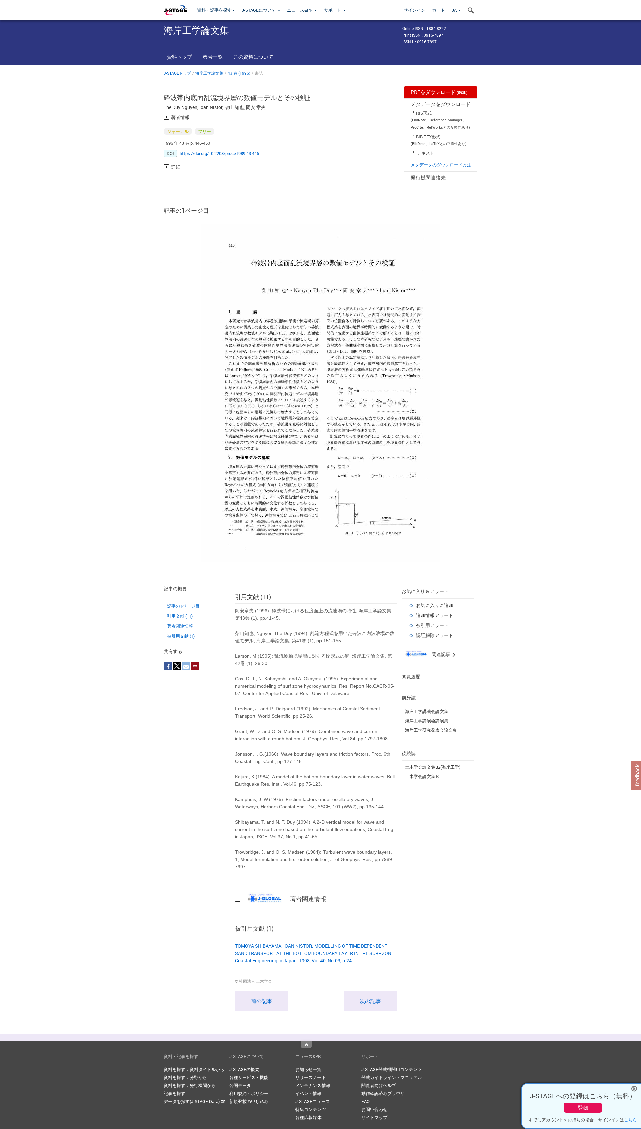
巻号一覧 (213, 56)
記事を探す (174, 1093)
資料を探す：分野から (185, 1077)
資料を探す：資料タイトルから (194, 1069)
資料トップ (179, 56)
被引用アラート (432, 625)
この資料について (253, 56)
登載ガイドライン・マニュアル (391, 1077)
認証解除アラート (434, 635)
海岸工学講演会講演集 (426, 721)
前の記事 (261, 1001)
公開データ (240, 1085)
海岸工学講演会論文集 (426, 711)
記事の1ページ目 (183, 606)
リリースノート (310, 1077)
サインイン (414, 10)
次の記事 (370, 1001)
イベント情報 (308, 1093)
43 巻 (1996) (239, 73)
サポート (333, 10)
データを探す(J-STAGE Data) (192, 1101)
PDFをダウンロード (439, 92)
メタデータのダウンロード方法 (441, 165)
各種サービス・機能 (248, 1077)
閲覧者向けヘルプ (378, 1085)
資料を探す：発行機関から (190, 1085)
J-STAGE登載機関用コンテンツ (391, 1069)
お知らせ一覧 (308, 1069)
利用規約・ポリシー (248, 1093)
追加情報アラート (434, 615)
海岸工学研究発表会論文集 (431, 730)
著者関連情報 (180, 626)
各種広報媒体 (308, 1117)
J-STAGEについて (259, 10)
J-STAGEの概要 (244, 1069)
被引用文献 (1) (181, 636)
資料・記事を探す (214, 10)
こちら (630, 1120)
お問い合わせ (374, 1109)
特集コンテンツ (310, 1109)
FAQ (365, 1101)
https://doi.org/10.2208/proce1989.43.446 (219, 153)
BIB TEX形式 (428, 137)
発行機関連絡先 (428, 177)
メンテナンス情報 (312, 1085)
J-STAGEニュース (312, 1101)
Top (306, 1044)
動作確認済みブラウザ (383, 1093)
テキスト (425, 153)
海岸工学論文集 (209, 73)
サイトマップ (374, 1117)
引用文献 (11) (180, 616)
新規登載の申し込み (248, 1101)
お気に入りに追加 (434, 605)
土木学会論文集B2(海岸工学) (432, 767)
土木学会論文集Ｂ (422, 776)
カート (438, 10)
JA (455, 10)
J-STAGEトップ (177, 73)
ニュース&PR (300, 10)
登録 (583, 1107)
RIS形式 (424, 113)
